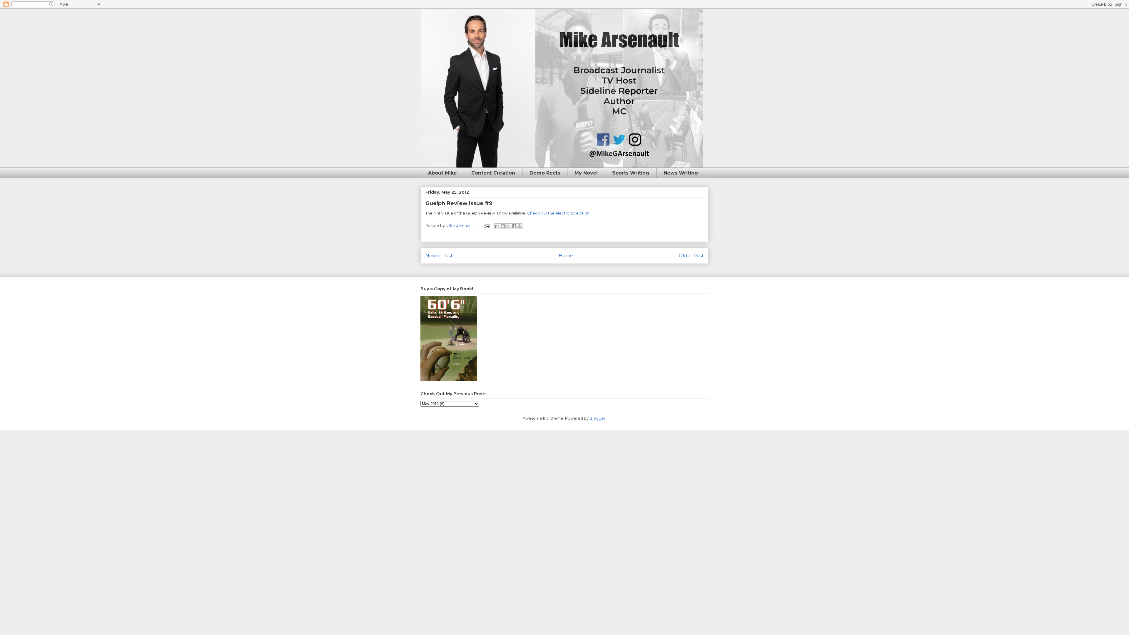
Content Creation (493, 173)
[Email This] (497, 226)
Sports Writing (630, 173)
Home (566, 255)
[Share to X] (508, 226)
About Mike (442, 173)
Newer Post (438, 255)
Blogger (597, 418)
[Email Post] (486, 225)
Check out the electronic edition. (558, 213)
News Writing (681, 173)
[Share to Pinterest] (519, 226)
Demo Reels (545, 173)
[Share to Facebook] (514, 226)
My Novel (586, 173)
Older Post (691, 255)
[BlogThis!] (503, 226)
